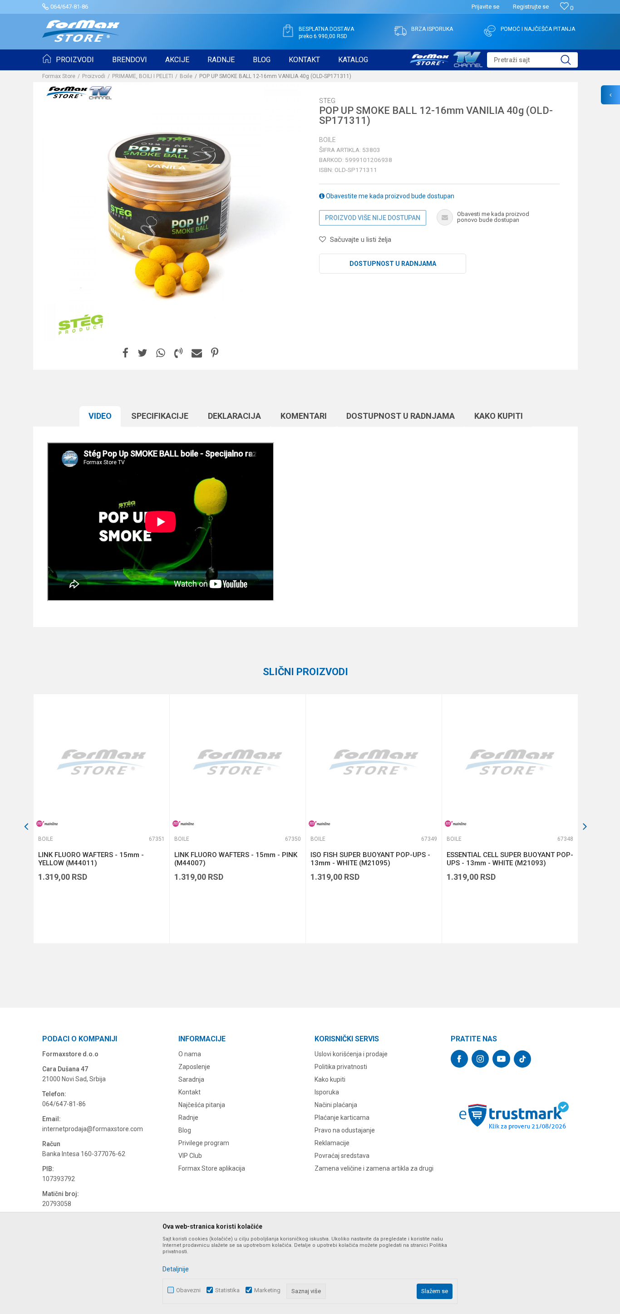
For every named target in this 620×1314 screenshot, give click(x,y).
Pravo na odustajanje (345, 1130)
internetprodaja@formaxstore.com (92, 1129)
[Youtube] (501, 1059)
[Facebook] (125, 353)
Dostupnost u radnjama (392, 263)
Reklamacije (332, 1143)
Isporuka (327, 1092)
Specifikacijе (159, 416)
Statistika (227, 1290)
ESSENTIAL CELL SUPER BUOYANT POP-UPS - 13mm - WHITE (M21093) (510, 859)
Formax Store (58, 76)
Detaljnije (175, 1269)
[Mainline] (47, 824)
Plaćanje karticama (342, 1117)
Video (100, 416)
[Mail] (197, 353)
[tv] (446, 58)
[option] (101, 818)
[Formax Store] (81, 31)
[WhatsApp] (160, 353)
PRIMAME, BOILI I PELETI (142, 76)
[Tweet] (142, 353)
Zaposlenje (194, 1066)
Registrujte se (531, 6)
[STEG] (81, 325)
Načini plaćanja (336, 1104)
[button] (532, 60)
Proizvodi (93, 76)
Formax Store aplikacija (211, 1168)
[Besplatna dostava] (287, 31)
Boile (186, 76)
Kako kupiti (498, 416)
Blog (184, 1130)
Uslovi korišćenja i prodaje (351, 1054)
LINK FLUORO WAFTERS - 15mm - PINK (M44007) (235, 859)
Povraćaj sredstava (342, 1155)
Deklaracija (234, 416)
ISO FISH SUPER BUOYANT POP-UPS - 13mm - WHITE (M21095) (370, 859)
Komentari (303, 416)
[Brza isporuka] (400, 31)
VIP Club (190, 1155)
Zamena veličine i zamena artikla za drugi (374, 1168)
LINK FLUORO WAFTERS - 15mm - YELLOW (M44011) (91, 859)
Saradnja (191, 1079)
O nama (189, 1054)
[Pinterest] (214, 353)
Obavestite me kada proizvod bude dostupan (389, 196)
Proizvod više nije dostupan (372, 217)
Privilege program (203, 1143)
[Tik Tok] (522, 1059)
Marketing (267, 1290)
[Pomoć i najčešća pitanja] (489, 31)
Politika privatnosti (341, 1066)
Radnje (188, 1117)
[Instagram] (480, 1059)
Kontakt (189, 1092)
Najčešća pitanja (201, 1104)
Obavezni (188, 1290)
